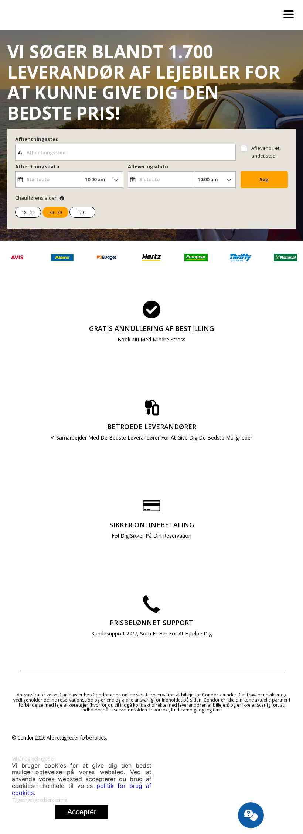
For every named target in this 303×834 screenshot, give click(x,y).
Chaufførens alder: (36, 197)
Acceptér (81, 812)
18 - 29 (28, 212)
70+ (82, 212)
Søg (264, 179)
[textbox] (125, 152)
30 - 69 (55, 212)
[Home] (48, 15)
